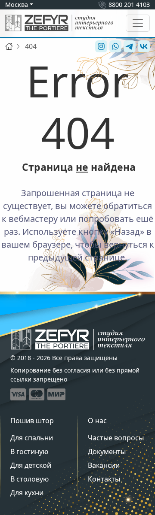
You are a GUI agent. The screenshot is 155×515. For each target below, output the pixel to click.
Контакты (104, 479)
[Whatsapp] (114, 46)
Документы (107, 451)
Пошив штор (32, 420)
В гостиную (29, 451)
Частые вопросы (116, 437)
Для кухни (26, 492)
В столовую (29, 479)
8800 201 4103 (129, 4)
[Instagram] (100, 46)
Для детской (30, 465)
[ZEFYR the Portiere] (78, 339)
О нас (97, 420)
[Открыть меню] (138, 23)
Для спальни (31, 437)
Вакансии (104, 465)
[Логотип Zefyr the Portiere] (59, 23)
